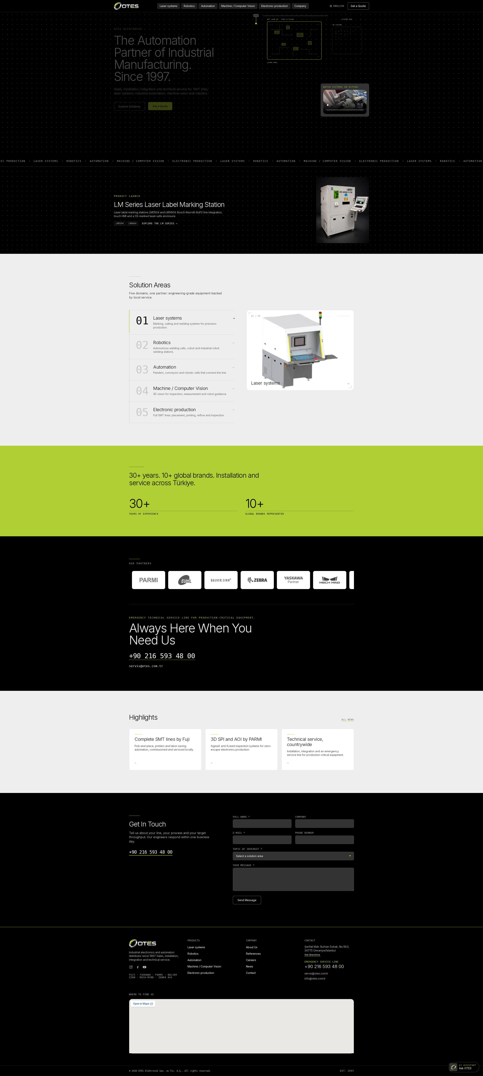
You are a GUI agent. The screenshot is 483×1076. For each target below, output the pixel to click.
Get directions (312, 955)
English (338, 6)
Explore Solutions (129, 106)
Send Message (247, 900)
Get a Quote (358, 6)
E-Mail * (239, 833)
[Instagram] (131, 967)
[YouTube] (144, 967)
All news (347, 719)
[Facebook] (138, 967)
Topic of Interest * (247, 849)
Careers (251, 960)
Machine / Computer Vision (238, 6)
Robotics (189, 6)
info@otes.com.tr (315, 978)
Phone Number (304, 833)
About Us (251, 947)
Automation (208, 6)
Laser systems (168, 6)
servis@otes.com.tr (146, 666)
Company (300, 6)
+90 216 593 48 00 (162, 656)
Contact (251, 972)
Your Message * (244, 865)
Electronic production (274, 6)
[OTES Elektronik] (126, 6)
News (249, 966)
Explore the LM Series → (160, 223)
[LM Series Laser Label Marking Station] (342, 210)
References (253, 953)
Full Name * (241, 817)
